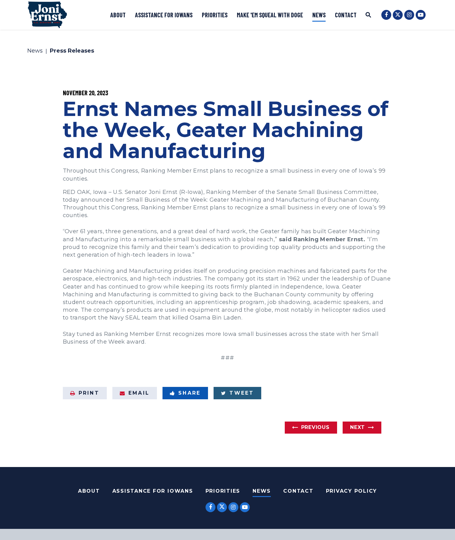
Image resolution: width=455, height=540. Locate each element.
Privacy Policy (351, 491)
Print (89, 393)
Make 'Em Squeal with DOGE (270, 15)
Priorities (215, 15)
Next (357, 427)
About (118, 15)
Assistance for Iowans (164, 15)
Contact (346, 15)
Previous (315, 427)
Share (189, 393)
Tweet (241, 393)
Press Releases (72, 51)
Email (139, 393)
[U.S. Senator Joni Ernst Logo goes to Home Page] (47, 15)
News (319, 15)
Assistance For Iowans (152, 491)
